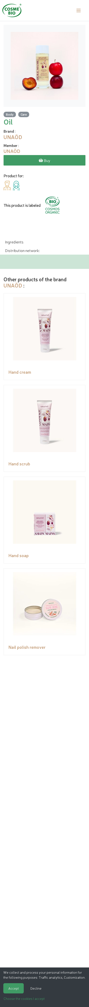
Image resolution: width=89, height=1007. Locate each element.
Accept (13, 988)
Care (24, 114)
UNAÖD (13, 285)
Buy (46, 160)
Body (10, 114)
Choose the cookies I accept (24, 998)
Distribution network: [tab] (22, 250)
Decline (36, 988)
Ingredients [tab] (14, 241)
